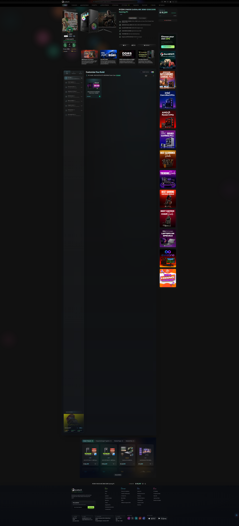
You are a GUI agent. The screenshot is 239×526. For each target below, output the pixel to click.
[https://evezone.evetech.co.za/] (168, 258)
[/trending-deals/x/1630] (168, 179)
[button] (93, 88)
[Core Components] (67, 73)
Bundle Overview (146, 71)
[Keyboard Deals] (168, 199)
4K (73, 36)
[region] (98, 21)
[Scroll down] (137, 38)
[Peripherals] (73, 73)
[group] (137, 14)
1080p (66, 36)
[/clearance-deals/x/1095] (168, 159)
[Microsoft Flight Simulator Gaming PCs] (168, 80)
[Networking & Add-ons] (80, 73)
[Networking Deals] (168, 218)
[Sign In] (162, 2)
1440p (70, 36)
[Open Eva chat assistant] (236, 515)
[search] (115, 2)
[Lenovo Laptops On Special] (168, 238)
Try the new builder (167, 46)
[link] (74, 5)
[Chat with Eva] (170, 2)
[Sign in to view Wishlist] (168, 2)
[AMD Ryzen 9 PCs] (168, 119)
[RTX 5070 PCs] (168, 139)
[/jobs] (168, 278)
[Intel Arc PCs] (168, 100)
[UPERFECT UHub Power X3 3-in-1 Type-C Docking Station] (168, 60)
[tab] (132, 18)
